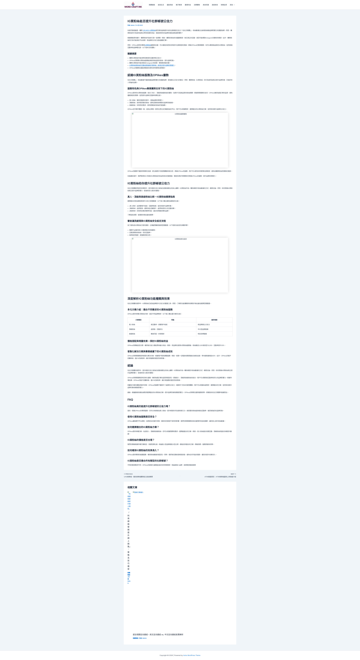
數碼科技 (188, 5)
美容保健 (206, 5)
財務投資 (224, 5)
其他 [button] (231, 5)
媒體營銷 (152, 5)
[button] (234, 5)
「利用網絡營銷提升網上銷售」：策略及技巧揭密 (129, 541)
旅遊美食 (215, 5)
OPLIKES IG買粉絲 (149, 30)
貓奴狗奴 (170, 5)
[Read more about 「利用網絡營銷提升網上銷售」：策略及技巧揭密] (129, 500)
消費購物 (197, 5)
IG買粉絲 (148, 45)
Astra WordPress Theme (191, 655)
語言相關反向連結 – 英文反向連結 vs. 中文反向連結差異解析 (158, 634)
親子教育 (179, 5)
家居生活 (161, 5)
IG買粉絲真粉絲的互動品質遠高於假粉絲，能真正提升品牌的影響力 (151, 65)
